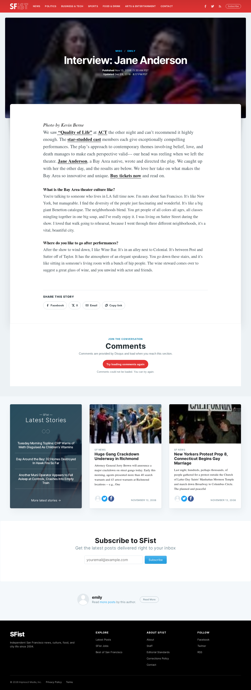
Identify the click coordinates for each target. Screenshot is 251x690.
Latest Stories (45, 419)
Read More (149, 599)
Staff (150, 645)
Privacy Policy (54, 682)
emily (131, 50)
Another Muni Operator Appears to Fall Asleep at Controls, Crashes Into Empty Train (46, 479)
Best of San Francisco (109, 652)
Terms (69, 682)
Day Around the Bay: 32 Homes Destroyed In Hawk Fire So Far (46, 461)
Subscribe (233, 6)
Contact (167, 6)
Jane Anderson (72, 161)
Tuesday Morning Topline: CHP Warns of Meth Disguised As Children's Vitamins (46, 445)
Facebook (203, 639)
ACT (102, 132)
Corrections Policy (158, 658)
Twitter (201, 645)
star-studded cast (84, 139)
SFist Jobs (102, 645)
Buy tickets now (125, 175)
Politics (50, 6)
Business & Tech (72, 6)
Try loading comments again (125, 364)
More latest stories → (46, 500)
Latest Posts (103, 639)
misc (118, 50)
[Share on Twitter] (104, 498)
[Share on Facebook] (111, 498)
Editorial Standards (158, 652)
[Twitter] (212, 6)
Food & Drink (111, 6)
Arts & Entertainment (140, 6)
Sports (93, 6)
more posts (107, 602)
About (150, 639)
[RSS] (221, 6)
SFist (17, 634)
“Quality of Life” (74, 132)
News (36, 6)
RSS (199, 652)
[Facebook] (205, 6)
